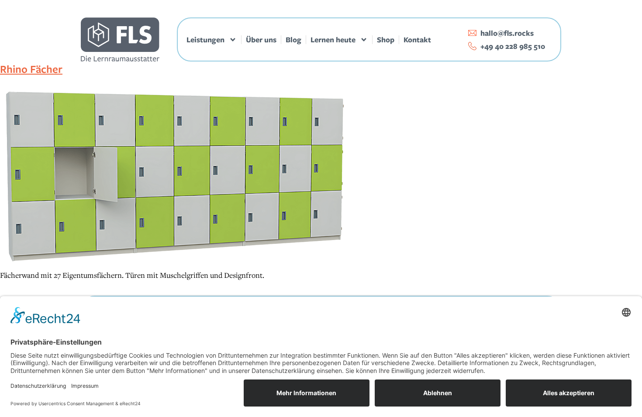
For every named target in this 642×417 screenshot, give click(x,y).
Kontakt (417, 39)
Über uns (261, 39)
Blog (293, 39)
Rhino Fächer (31, 69)
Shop (385, 39)
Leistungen (205, 39)
